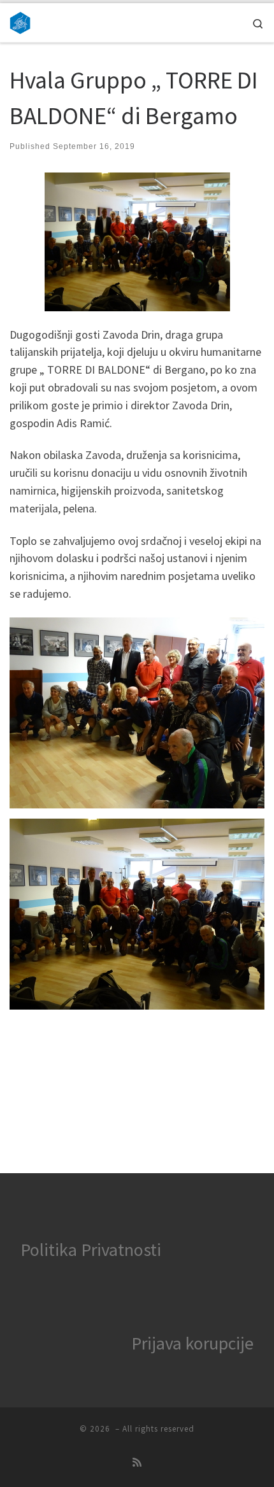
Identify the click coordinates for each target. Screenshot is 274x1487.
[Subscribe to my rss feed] (137, 1462)
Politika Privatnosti (90, 1249)
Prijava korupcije (192, 1343)
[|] (20, 21)
